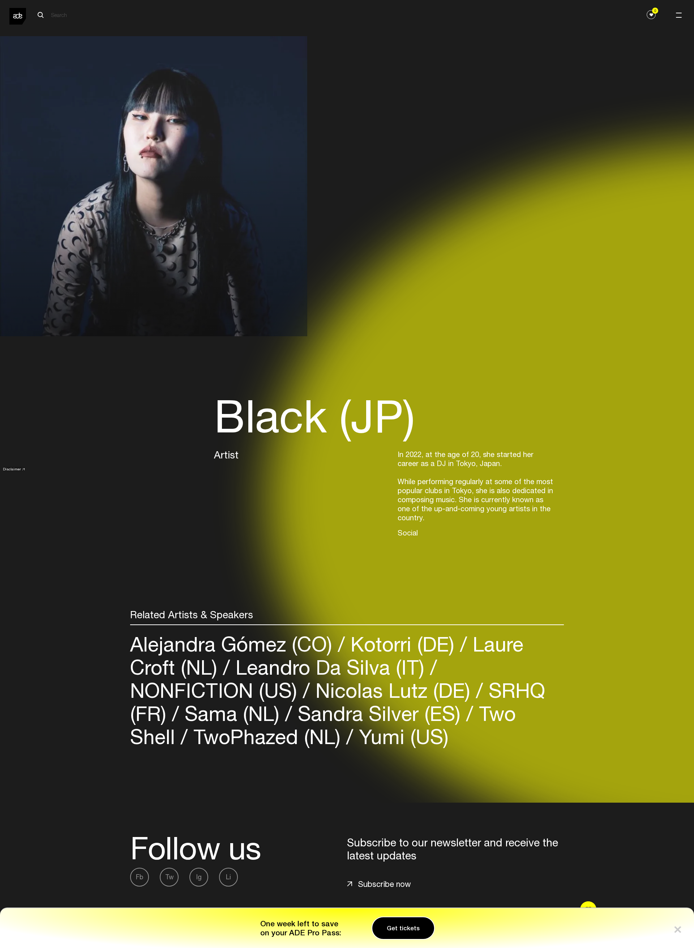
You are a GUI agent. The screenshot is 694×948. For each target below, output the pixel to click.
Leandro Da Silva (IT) (330, 667)
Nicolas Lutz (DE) (393, 690)
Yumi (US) (401, 736)
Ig (199, 877)
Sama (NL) (232, 713)
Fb (139, 877)
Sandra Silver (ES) (379, 713)
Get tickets (403, 928)
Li (228, 877)
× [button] (677, 927)
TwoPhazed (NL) (267, 736)
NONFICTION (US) (216, 690)
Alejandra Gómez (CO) (234, 644)
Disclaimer (12, 469)
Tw (169, 877)
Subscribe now (384, 884)
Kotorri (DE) (402, 644)
